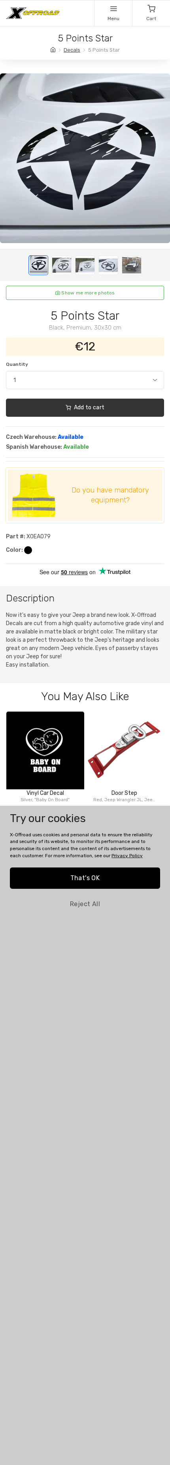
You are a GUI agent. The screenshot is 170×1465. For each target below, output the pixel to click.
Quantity (17, 364)
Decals (72, 50)
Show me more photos (87, 293)
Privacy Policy (127, 855)
